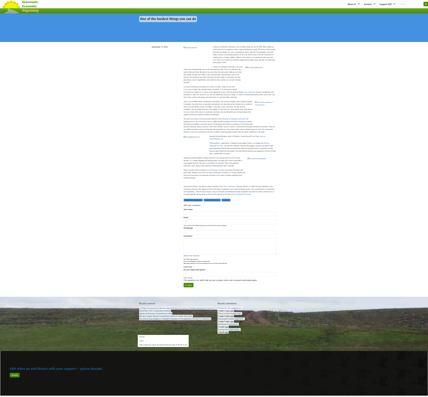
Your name (188, 209)
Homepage (188, 228)
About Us (352, 4)
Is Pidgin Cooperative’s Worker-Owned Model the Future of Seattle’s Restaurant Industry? (176, 308)
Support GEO (386, 4)
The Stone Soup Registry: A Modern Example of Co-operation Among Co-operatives (175, 319)
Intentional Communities (212, 200)
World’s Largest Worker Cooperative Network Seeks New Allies (166, 316)
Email (186, 217)
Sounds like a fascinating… (229, 329)
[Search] (426, 4)
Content (368, 4)
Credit (141, 341)
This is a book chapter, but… (230, 313)
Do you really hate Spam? (194, 270)
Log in (195, 338)
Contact (142, 337)
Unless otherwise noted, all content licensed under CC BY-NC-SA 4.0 (163, 345)
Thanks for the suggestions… (230, 308)
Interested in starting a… (228, 324)
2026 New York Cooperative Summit (155, 311)
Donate (15, 375)
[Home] (11, 7)
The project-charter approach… (231, 319)
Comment (188, 236)
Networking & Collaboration (193, 200)
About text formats (192, 256)
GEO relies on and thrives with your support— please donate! (56, 369)
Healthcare (226, 200)
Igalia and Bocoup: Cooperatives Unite (155, 313)
